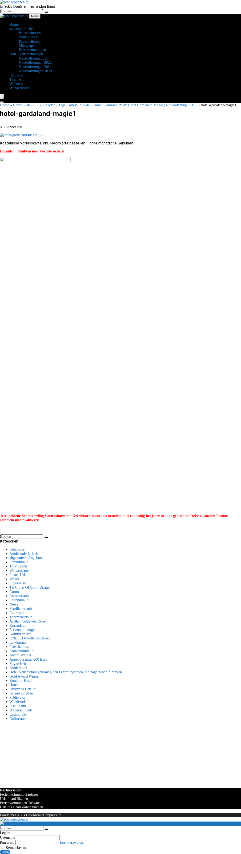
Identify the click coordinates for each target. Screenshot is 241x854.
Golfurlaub (17, 719)
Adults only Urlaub (23, 553)
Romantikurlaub (21, 651)
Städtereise (17, 697)
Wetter (14, 579)
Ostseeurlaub (19, 596)
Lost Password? (71, 842)
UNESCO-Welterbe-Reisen (30, 638)
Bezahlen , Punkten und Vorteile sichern (32, 151)
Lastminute (17, 714)
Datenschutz (35, 815)
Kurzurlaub (17, 625)
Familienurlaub (20, 609)
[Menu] (2, 96)
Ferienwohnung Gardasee (19, 794)
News (13, 604)
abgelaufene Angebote (26, 558)
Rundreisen (17, 549)
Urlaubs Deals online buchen (21, 807)
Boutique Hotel (20, 680)
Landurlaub (18, 642)
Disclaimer (8, 815)
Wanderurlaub (19, 702)
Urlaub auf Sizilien (14, 799)
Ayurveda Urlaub (22, 689)
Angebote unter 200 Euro (28, 659)
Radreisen (16, 613)
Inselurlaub (17, 706)
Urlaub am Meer (21, 693)
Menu (35, 16)
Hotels (18, 105)
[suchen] (46, 12)
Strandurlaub (18, 562)
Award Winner (20, 655)
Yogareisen (17, 664)
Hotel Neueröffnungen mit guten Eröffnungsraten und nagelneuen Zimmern (65, 672)
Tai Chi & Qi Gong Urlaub (29, 587)
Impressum (53, 815)
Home (4, 105)
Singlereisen (18, 583)
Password (7, 842)
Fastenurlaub (18, 600)
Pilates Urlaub (19, 575)
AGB (21, 815)
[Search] (2, 102)
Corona (14, 592)
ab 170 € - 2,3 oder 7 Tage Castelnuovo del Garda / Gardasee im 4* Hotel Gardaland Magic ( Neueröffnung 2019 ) (111, 105)
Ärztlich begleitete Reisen (28, 621)
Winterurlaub (19, 570)
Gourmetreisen (20, 634)
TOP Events (18, 566)
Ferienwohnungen (22, 630)
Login (5, 852)
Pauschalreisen (20, 647)
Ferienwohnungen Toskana (20, 803)
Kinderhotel (18, 668)
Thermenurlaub (20, 617)
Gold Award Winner (24, 676)
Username (7, 837)
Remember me (16, 848)
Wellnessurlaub (20, 710)
